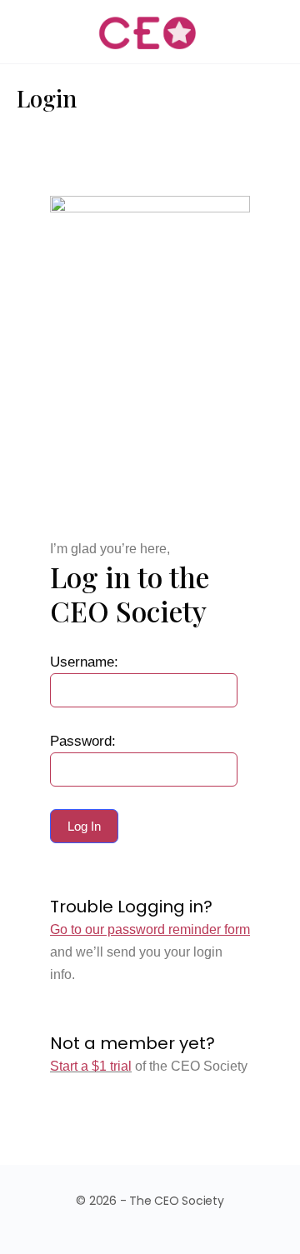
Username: (84, 662)
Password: (83, 741)
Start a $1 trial (91, 1066)
